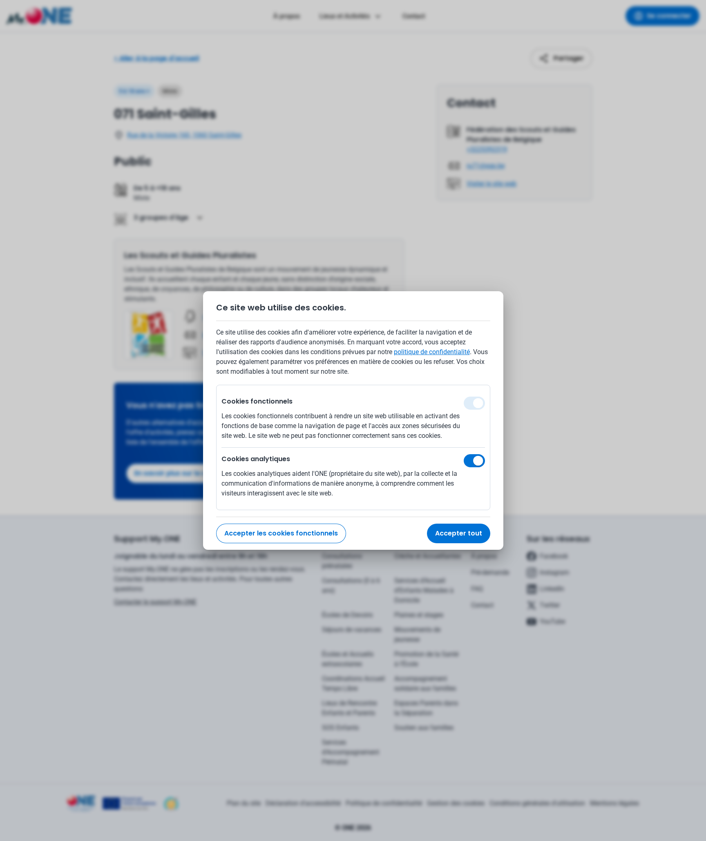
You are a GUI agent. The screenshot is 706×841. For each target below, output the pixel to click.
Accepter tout (458, 533)
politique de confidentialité (432, 352)
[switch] (474, 460)
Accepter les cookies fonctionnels (281, 533)
